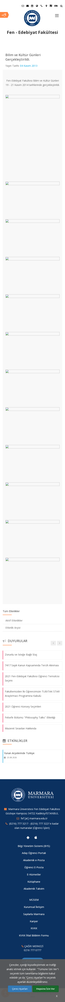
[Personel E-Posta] (27, 5)
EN (56, 5)
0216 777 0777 (32, 950)
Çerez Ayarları (20, 988)
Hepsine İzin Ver (45, 988)
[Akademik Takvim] (32, 5)
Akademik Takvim (34, 888)
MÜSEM (34, 899)
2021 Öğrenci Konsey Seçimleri (23, 706)
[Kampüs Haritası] (46, 5)
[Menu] (56, 14)
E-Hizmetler (34, 874)
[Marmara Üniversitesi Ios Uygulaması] (36, 837)
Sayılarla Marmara (33, 914)
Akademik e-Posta (34, 860)
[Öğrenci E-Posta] (23, 5)
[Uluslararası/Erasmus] (37, 5)
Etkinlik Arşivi (12, 627)
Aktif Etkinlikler (14, 620)
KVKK (34, 928)
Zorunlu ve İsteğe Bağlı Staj (21, 654)
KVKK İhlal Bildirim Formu (34, 935)
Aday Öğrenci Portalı (34, 853)
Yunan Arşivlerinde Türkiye (19, 753)
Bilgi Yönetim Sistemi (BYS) (34, 846)
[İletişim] (41, 5)
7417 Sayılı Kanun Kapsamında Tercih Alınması (32, 665)
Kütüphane (33, 881)
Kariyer (34, 921)
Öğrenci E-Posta (34, 867)
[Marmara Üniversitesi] (32, 18)
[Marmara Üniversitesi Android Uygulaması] (28, 837)
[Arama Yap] (61, 6)
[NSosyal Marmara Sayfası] (51, 5)
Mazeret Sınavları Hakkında (20, 728)
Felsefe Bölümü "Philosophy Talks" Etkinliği (30, 717)
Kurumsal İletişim (34, 907)
